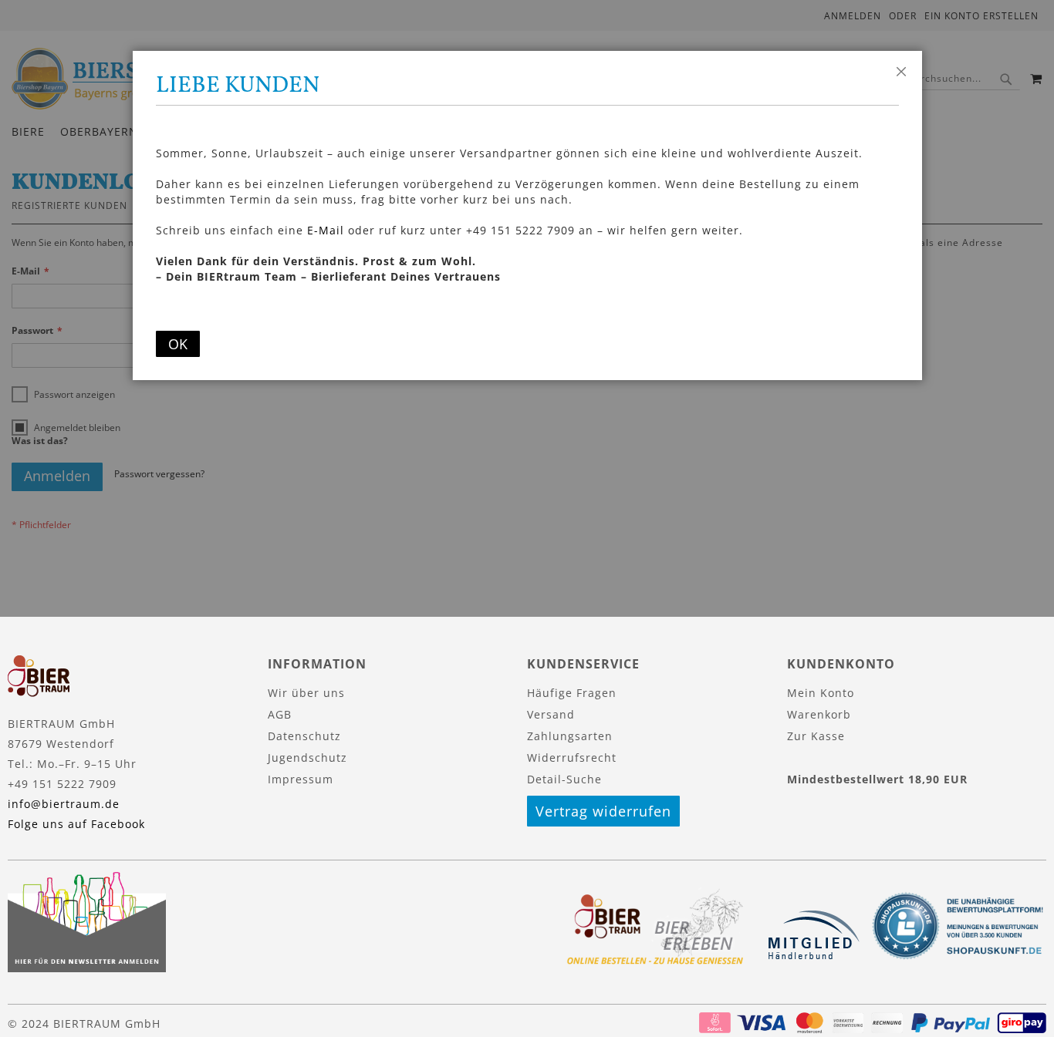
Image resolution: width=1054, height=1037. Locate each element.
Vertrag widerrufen (603, 811)
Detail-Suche (564, 779)
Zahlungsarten (570, 736)
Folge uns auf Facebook (76, 823)
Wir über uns (306, 692)
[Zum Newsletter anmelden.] (87, 968)
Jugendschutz (307, 757)
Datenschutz (304, 736)
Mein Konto (820, 692)
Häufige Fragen (572, 692)
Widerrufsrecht (572, 757)
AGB (280, 714)
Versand (551, 714)
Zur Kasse (816, 736)
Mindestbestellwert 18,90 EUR (877, 779)
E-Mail (325, 230)
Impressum (300, 779)
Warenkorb (819, 714)
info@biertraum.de (64, 803)
